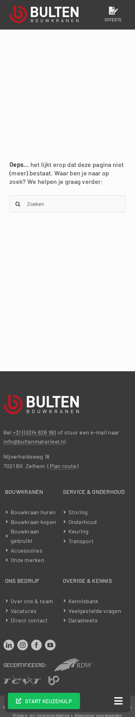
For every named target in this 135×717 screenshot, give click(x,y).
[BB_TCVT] (22, 677)
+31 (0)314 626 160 (35, 432)
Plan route (63, 465)
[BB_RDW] (73, 661)
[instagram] (22, 645)
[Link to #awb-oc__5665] (118, 701)
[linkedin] (8, 645)
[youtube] (50, 645)
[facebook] (36, 645)
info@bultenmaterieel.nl (34, 441)
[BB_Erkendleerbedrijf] (53, 678)
